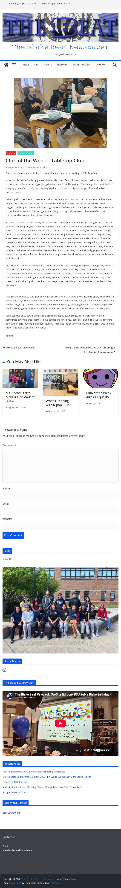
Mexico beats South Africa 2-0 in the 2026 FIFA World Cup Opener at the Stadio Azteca (47, 776)
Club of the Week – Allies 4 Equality (100, 395)
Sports (48, 64)
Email (6, 503)
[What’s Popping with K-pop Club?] (60, 371)
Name (6, 488)
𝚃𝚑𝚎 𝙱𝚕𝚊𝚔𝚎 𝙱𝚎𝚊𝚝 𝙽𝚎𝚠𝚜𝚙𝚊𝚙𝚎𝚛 (60, 46)
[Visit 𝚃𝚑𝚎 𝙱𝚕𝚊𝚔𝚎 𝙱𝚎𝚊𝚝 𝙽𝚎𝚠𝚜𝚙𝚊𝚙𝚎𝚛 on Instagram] (4, 670)
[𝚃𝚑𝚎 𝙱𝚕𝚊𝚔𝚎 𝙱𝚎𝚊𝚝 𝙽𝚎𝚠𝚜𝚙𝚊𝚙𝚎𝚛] (6, 65)
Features (62, 64)
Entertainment (82, 64)
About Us (7, 558)
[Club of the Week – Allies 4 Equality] (100, 371)
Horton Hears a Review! (20, 347)
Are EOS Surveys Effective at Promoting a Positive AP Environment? (90, 350)
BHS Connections (11, 812)
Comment (9, 445)
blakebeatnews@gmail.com (17, 849)
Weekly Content (26, 153)
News (26, 64)
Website (7, 519)
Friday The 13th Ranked (15, 782)
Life (36, 64)
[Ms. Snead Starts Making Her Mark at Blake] (20, 371)
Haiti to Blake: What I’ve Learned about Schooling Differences (34, 771)
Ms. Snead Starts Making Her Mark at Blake (20, 397)
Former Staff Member (37, 167)
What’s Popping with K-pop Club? (58, 403)
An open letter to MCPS (60, 3)
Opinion (101, 64)
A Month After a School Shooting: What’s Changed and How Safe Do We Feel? (43, 787)
